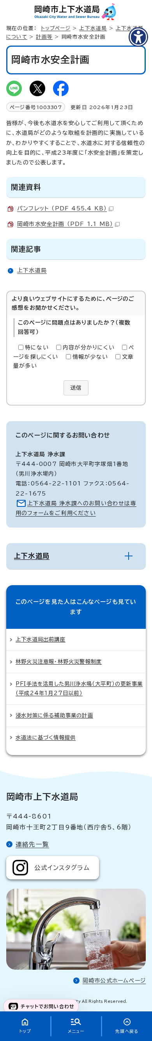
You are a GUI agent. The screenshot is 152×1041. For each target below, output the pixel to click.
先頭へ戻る (126, 1031)
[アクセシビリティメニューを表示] (138, 37)
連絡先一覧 (32, 844)
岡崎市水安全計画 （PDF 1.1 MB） (65, 224)
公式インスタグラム (62, 868)
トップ (25, 1031)
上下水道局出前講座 (40, 639)
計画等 (44, 36)
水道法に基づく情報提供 (46, 737)
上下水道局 (93, 28)
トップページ (56, 28)
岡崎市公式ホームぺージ (114, 980)
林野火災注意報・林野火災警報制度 (59, 661)
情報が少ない (90, 357)
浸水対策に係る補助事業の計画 (54, 715)
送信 (76, 387)
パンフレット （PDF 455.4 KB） (62, 208)
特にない (37, 347)
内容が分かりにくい (89, 347)
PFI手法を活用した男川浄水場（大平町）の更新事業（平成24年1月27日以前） (79, 688)
